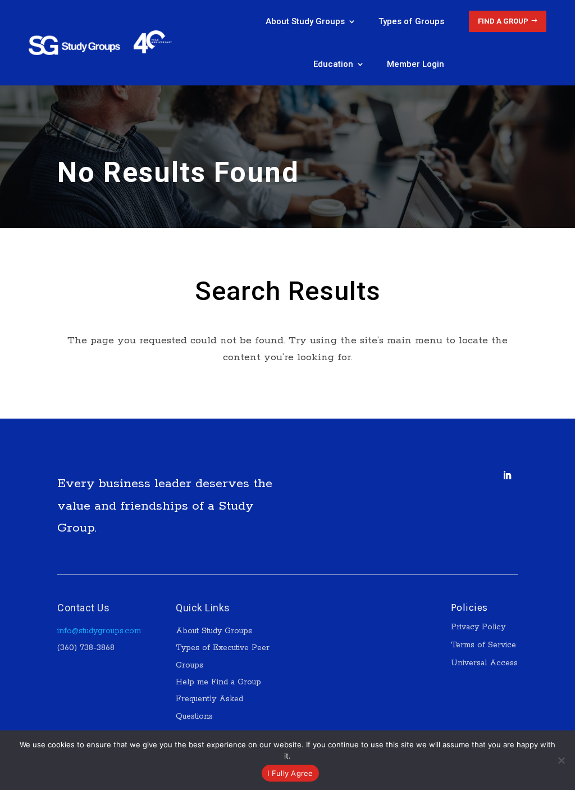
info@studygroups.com (99, 631)
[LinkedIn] (507, 475)
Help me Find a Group (218, 682)
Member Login (415, 64)
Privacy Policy (478, 627)
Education (333, 64)
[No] (561, 760)
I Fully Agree (290, 773)
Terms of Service (483, 645)
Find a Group (503, 21)
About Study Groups (305, 21)
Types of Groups (411, 21)
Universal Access (484, 663)
